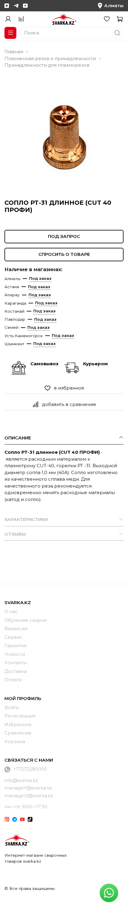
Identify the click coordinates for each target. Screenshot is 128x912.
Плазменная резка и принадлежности (50, 58)
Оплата (12, 679)
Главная (13, 51)
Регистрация (19, 716)
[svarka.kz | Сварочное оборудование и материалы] (16, 840)
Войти (11, 707)
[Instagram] (6, 5)
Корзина (14, 741)
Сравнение (18, 733)
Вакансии (15, 628)
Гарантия (15, 645)
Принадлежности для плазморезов (47, 65)
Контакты (15, 662)
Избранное (18, 724)
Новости (14, 654)
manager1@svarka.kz (28, 788)
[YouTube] (25, 5)
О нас (11, 611)
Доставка (15, 671)
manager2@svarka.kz (28, 795)
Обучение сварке (25, 620)
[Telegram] (16, 5)
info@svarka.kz (21, 780)
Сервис (13, 637)
